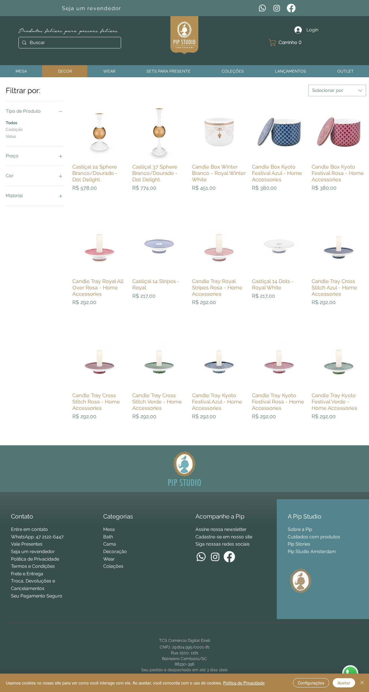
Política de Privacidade (244, 683)
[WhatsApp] (262, 8)
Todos (11, 122)
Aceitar (344, 683)
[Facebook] (291, 8)
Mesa (109, 529)
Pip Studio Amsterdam (312, 551)
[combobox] (337, 90)
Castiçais (14, 129)
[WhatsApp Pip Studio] (350, 673)
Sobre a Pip (300, 529)
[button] (287, 42)
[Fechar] (362, 682)
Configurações (311, 683)
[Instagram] (276, 8)
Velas (11, 136)
